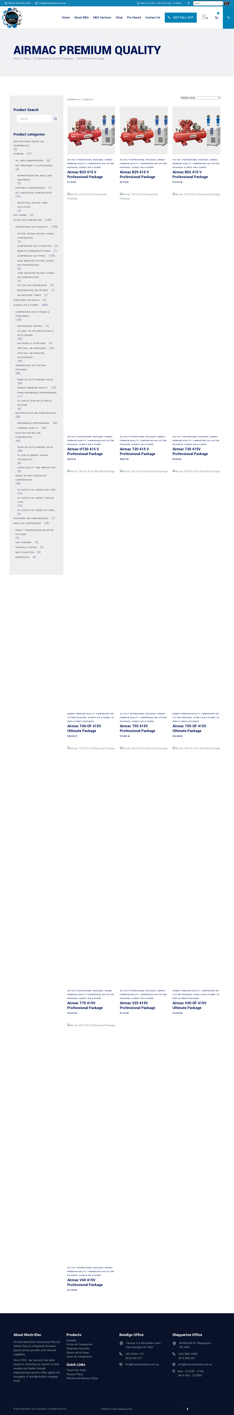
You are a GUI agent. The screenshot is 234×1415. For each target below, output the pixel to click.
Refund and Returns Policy (82, 1378)
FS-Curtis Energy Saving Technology (32, 457)
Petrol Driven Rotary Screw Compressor (35, 235)
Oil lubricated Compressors (33, 192)
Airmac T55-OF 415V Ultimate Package (189, 728)
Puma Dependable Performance (37, 392)
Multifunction (24, 552)
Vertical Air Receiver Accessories (30, 355)
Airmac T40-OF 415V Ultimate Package (84, 728)
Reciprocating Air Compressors (35, 413)
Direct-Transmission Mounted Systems (34, 532)
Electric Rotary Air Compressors (28, 435)
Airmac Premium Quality (81, 714)
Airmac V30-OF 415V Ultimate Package (189, 1005)
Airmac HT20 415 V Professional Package (85, 451)
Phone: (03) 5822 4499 (20, 3)
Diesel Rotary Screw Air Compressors (30, 477)
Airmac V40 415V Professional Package (85, 1282)
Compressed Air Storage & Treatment (32, 314)
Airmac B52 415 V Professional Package (190, 175)
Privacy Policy (75, 1374)
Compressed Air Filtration (34, 246)
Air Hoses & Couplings (31, 343)
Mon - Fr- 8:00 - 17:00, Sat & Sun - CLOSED (161, 3)
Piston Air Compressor (32, 285)
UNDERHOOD (22, 557)
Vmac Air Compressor (27, 523)
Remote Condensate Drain (33, 251)
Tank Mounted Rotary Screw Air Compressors (35, 275)
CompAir (19, 153)
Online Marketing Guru (122, 1409)
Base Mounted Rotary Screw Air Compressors (35, 262)
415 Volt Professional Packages (85, 160)
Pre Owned (20, 215)
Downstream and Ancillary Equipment (34, 177)
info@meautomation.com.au (52, 3)
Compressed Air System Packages (53, 58)
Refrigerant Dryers (29, 326)
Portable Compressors (30, 188)
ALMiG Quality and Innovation (36, 467)
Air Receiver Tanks (29, 295)
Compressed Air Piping (31, 256)
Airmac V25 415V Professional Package (137, 1005)
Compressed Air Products (31, 227)
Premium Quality (27, 428)
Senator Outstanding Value (35, 379)
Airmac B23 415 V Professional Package (85, 175)
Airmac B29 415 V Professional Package (137, 175)
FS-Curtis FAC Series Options (36, 510)
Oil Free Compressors (29, 160)
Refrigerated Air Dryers (32, 290)
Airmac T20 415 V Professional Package (137, 451)
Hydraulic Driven (26, 547)
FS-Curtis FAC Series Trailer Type (35, 500)
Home (17, 58)
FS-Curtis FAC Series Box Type (36, 489)
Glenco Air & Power (90, 167)
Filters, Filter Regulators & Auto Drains (35, 333)
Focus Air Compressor (28, 220)
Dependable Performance (33, 423)
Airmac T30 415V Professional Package (190, 451)
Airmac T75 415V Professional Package (85, 1005)
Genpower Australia (26, 300)
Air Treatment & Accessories (34, 165)
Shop (27, 58)
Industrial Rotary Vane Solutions (32, 204)
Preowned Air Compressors (31, 518)
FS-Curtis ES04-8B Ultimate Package (34, 402)
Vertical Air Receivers (31, 348)
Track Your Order (76, 1370)
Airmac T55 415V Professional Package (137, 728)
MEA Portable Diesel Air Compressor (29, 143)
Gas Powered (23, 542)
